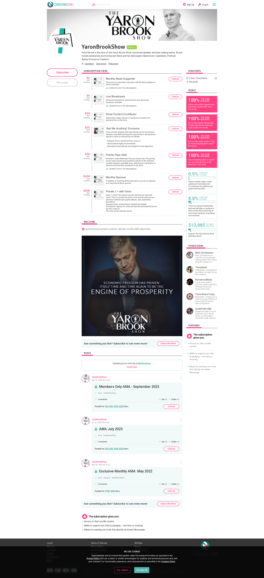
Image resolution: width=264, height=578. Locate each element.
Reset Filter (132, 367)
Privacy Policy (93, 558)
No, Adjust (122, 570)
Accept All (141, 570)
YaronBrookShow (99, 377)
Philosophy (113, 64)
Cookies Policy (168, 561)
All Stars (138, 543)
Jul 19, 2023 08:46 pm (100, 422)
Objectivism (101, 64)
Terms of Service (99, 543)
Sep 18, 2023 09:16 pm (101, 380)
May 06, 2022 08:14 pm (101, 464)
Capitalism (89, 64)
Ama (100, 393)
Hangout (106, 478)
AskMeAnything (143, 363)
